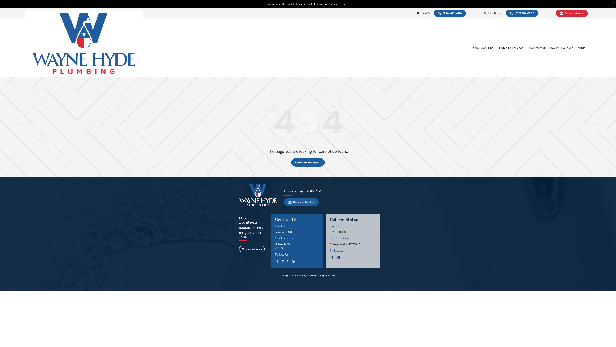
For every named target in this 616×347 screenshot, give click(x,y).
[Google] (293, 261)
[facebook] (277, 261)
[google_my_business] (288, 261)
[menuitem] (475, 48)
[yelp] (282, 261)
